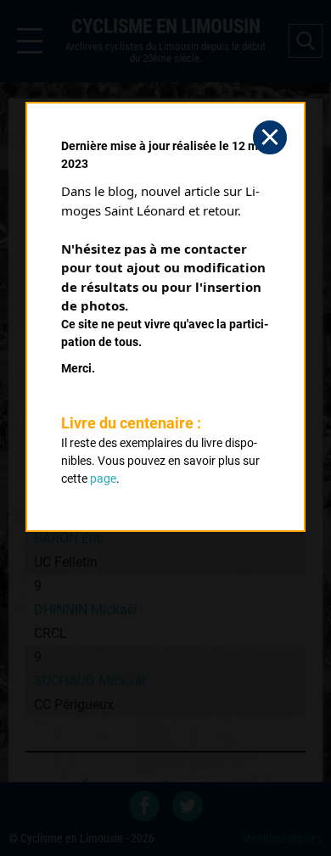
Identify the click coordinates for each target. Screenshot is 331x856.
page (103, 478)
